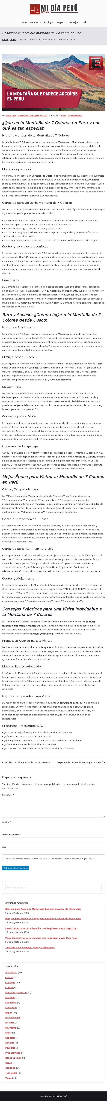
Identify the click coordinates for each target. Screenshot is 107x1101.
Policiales (10, 1047)
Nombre (6, 822)
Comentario (8, 795)
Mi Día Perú (62, 1096)
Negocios (10, 1037)
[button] (39, 22)
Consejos (73, 22)
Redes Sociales (13, 1058)
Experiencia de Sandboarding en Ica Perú (80, 762)
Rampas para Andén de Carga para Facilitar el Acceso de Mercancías (43, 909)
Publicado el (32, 115)
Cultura (9, 987)
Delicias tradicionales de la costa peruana (27, 762)
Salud (8, 1063)
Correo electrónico (11, 834)
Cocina (9, 977)
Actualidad (11, 972)
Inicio (24, 22)
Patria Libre (11, 115)
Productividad (12, 1053)
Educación (11, 1007)
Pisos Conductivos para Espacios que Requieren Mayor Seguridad (41, 928)
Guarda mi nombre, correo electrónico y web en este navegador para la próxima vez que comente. (51, 859)
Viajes (63, 115)
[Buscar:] (53, 887)
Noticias (34, 22)
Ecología (48, 22)
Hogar (60, 22)
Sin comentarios (75, 115)
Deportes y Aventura (16, 992)
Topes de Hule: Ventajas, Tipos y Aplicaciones (30, 947)
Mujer (8, 1032)
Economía (10, 1002)
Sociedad (10, 1068)
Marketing (10, 1027)
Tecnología (11, 1073)
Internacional (12, 1017)
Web (4, 847)
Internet (9, 1022)
